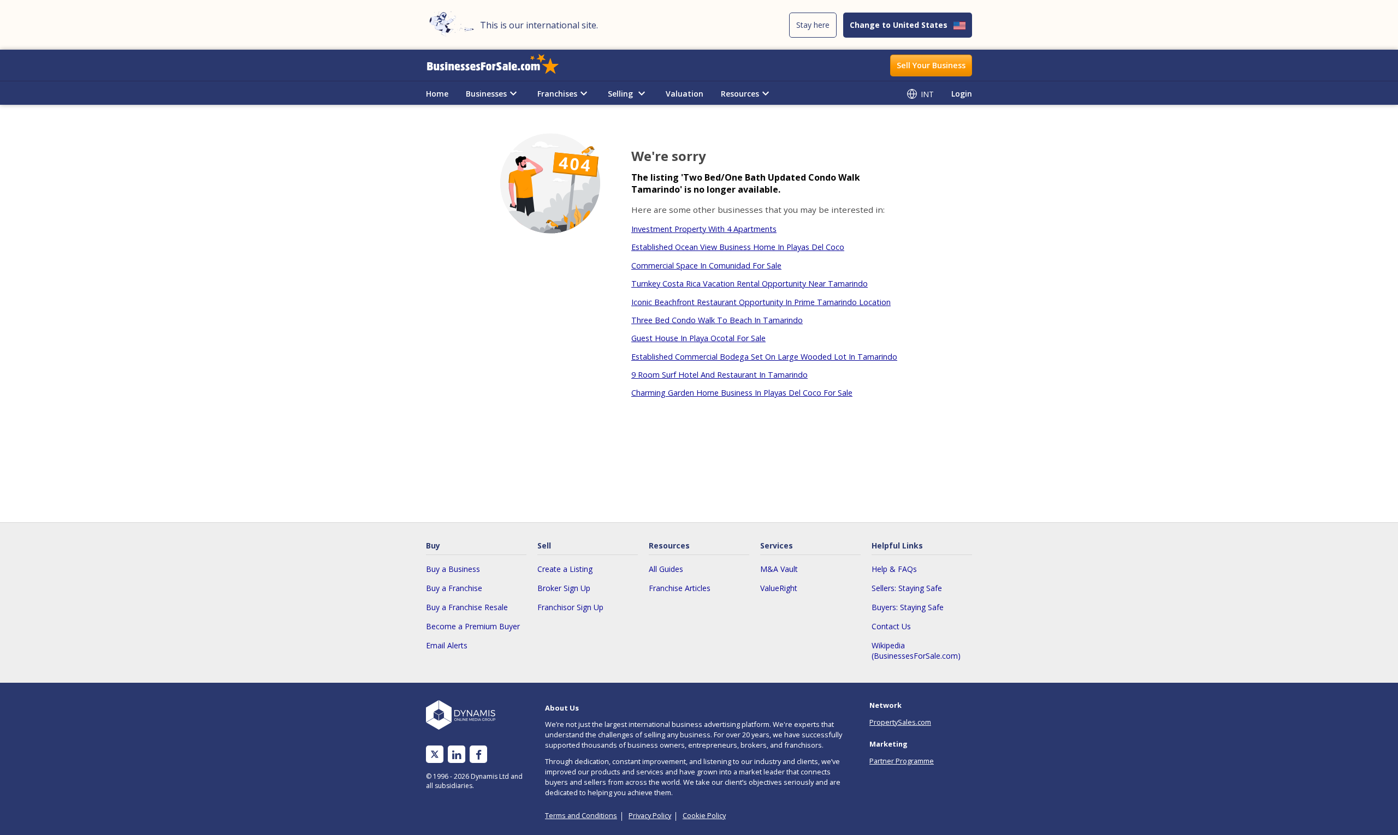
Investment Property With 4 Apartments (704, 229)
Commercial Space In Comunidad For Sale (706, 265)
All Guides (666, 569)
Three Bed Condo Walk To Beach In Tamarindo (717, 320)
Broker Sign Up (563, 588)
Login (961, 93)
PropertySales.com (900, 722)
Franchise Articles (679, 588)
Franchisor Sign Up (570, 607)
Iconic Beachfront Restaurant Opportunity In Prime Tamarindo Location (761, 302)
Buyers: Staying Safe (908, 607)
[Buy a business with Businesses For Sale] (500, 65)
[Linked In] (456, 754)
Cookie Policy (704, 815)
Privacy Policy (650, 815)
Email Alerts (446, 645)
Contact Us (891, 626)
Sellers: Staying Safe (907, 588)
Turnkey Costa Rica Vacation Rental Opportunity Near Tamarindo (749, 283)
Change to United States (898, 25)
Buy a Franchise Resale (467, 607)
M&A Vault (779, 569)
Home (437, 93)
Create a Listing (565, 569)
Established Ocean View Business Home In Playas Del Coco (737, 247)
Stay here (813, 25)
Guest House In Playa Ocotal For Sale (698, 338)
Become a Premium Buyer (473, 626)
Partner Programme (901, 761)
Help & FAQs (894, 569)
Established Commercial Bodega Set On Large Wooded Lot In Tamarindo (764, 356)
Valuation (684, 93)
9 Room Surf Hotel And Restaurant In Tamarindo (719, 374)
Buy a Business (453, 569)
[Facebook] (479, 754)
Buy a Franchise (454, 588)
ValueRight (778, 588)
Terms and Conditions (581, 815)
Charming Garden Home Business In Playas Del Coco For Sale (741, 392)
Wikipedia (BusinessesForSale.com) (916, 650)
